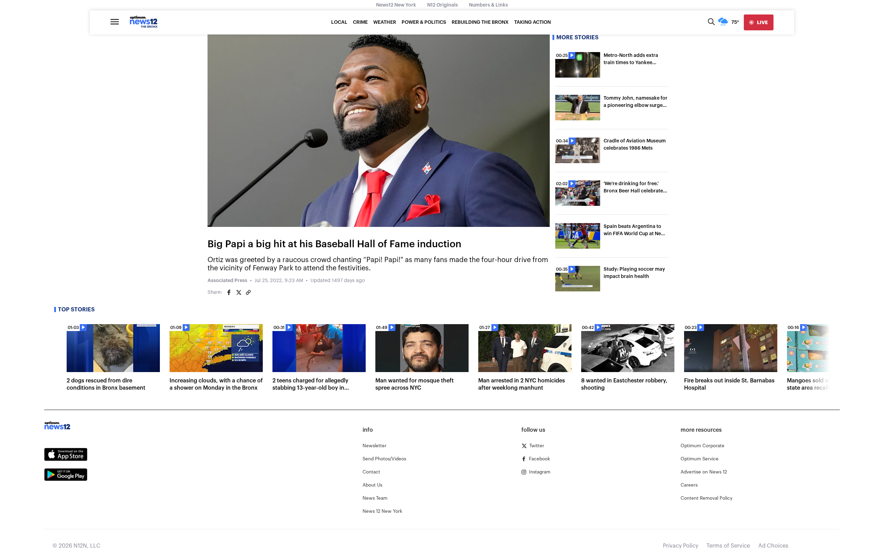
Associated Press (227, 280)
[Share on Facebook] (229, 292)
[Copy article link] (248, 292)
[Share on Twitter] (238, 292)
